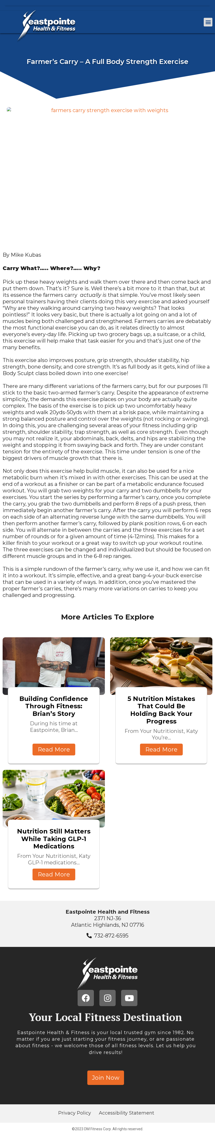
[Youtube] (129, 998)
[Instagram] (107, 998)
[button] (208, 22)
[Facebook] (86, 998)
